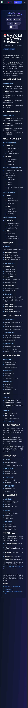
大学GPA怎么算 (8, 589)
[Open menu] (24, 2)
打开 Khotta (18, 2)
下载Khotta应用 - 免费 (8, 421)
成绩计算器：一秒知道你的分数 (12, 587)
